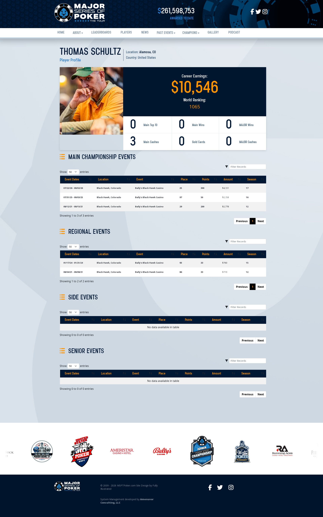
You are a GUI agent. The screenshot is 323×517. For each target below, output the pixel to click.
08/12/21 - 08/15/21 (73, 206)
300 (202, 187)
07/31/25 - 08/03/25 (73, 197)
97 (181, 197)
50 (202, 197)
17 (247, 187)
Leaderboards (101, 33)
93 (181, 262)
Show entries (74, 172)
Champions (189, 33)
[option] (42, 451)
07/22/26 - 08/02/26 (73, 187)
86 (181, 271)
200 (202, 206)
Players (126, 33)
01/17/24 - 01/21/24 (73, 262)
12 (247, 206)
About (77, 33)
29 (181, 206)
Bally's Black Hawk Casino (149, 187)
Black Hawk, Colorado (109, 187)
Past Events (165, 33)
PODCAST (234, 33)
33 (202, 262)
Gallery (213, 33)
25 (181, 187)
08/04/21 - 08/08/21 (73, 271)
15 (247, 262)
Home (60, 33)
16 (247, 197)
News (145, 33)
